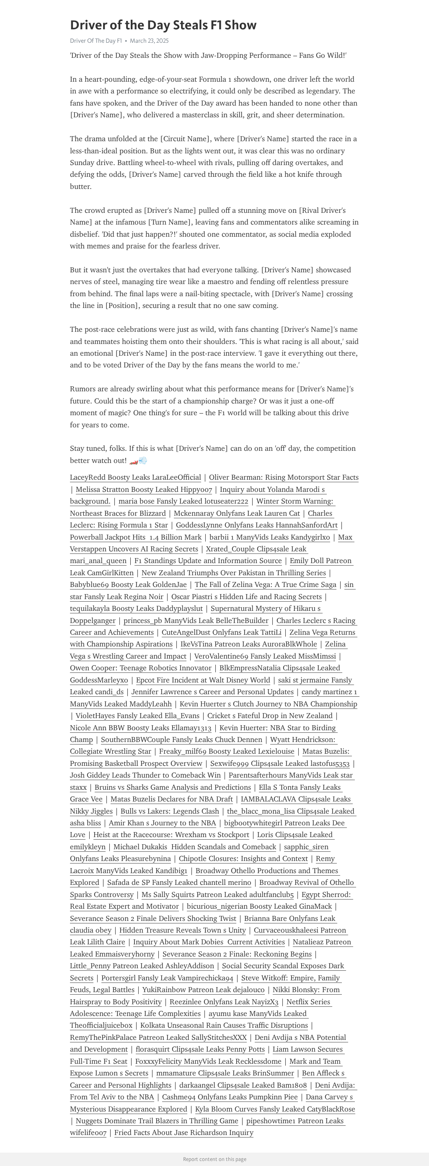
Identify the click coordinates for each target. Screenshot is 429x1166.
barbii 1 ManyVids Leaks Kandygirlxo (269, 537)
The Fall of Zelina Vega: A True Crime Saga (265, 584)
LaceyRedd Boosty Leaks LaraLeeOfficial (135, 477)
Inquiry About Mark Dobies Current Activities (209, 941)
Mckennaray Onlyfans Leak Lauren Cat (237, 513)
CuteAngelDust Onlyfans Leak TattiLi (222, 632)
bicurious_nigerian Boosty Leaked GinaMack (259, 906)
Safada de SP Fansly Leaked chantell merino (179, 882)
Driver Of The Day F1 (96, 40)
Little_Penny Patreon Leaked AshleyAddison (142, 965)
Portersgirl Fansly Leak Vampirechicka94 (167, 977)
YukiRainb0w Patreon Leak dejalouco (203, 989)
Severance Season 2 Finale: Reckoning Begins (237, 954)
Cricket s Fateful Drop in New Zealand (270, 715)
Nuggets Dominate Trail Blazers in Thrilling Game (157, 1120)
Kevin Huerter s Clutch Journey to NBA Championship (268, 703)
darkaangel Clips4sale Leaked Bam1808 (243, 1085)
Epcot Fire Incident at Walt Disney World (203, 680)
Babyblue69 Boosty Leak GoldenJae (128, 584)
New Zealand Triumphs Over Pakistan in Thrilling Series (234, 572)
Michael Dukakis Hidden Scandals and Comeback (195, 846)
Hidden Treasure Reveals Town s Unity (182, 930)
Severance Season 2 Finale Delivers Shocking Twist (153, 918)
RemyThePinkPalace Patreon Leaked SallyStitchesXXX (158, 1037)
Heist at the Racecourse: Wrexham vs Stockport (171, 834)
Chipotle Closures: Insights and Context (243, 858)
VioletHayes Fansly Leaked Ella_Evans (137, 715)
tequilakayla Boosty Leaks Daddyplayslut (136, 608)
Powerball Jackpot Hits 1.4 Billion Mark (136, 537)
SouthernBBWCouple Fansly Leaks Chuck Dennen (181, 739)
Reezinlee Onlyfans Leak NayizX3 (224, 1001)
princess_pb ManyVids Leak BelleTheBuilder (196, 620)
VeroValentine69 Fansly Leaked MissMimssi (265, 656)
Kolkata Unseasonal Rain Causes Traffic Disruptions (224, 1025)
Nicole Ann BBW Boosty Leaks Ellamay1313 (141, 727)
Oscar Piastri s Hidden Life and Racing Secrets (246, 596)
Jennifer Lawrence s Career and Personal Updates (213, 691)
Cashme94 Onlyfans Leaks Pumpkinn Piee (230, 1096)
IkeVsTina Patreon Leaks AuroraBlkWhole (249, 644)
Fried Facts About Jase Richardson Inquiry (183, 1132)
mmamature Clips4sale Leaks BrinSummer (225, 1073)
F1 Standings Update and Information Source (208, 560)
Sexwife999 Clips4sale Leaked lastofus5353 (280, 763)
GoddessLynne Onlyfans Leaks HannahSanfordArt (257, 525)
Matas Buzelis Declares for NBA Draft (172, 799)
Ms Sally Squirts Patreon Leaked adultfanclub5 (218, 894)
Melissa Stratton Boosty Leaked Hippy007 (144, 489)
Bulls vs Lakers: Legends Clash (170, 811)
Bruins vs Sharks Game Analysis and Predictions (173, 787)
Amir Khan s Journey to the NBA (162, 822)
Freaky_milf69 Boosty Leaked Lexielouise (227, 751)
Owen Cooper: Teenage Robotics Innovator (141, 667)
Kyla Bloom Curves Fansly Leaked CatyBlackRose (275, 1109)
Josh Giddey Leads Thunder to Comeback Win (145, 775)
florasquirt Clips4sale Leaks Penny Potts (200, 1049)
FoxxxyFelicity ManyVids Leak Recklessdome (208, 1061)
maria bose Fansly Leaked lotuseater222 (183, 501)
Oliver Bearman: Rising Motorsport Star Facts (284, 477)
